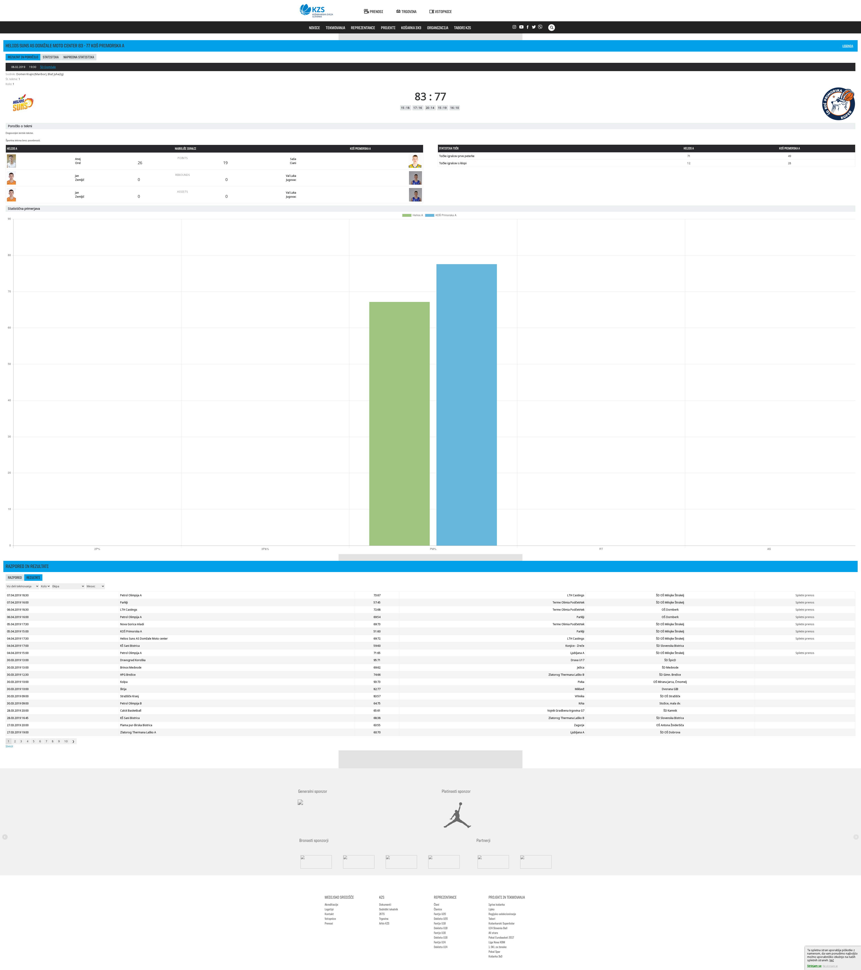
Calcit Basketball (130, 710)
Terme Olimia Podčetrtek (568, 602)
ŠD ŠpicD (670, 660)
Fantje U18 (440, 923)
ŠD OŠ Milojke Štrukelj (670, 595)
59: (377, 646)
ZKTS (382, 914)
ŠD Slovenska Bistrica (670, 646)
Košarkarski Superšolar (502, 923)
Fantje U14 (440, 942)
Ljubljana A (577, 653)
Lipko (491, 909)
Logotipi (329, 909)
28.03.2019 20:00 (17, 710)
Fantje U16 (440, 933)
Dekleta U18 (441, 928)
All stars (493, 933)
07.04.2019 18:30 (17, 595)
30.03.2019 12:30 (17, 675)
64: (377, 703)
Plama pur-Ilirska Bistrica (136, 725)
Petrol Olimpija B (131, 703)
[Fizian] (540, 862)
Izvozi (9, 746)
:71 (377, 660)
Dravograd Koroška (133, 660)
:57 (377, 696)
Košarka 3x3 (495, 956)
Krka (581, 703)
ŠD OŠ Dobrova (670, 732)
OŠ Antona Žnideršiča (670, 725)
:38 (377, 718)
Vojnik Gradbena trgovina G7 (565, 710)
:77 (377, 689)
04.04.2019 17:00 (17, 646)
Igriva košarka (497, 904)
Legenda (847, 46)
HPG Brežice (128, 675)
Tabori (492, 918)
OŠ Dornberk (670, 610)
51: (377, 631)
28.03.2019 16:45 (17, 718)
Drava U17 (577, 660)
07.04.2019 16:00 (17, 602)
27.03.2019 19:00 (17, 732)
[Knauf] (363, 862)
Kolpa (124, 682)
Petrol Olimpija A (131, 595)
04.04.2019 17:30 (17, 638)
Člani (436, 904)
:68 (377, 610)
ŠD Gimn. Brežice (670, 675)
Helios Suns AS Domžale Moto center (144, 638)
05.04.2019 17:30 (17, 624)
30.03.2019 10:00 (17, 682)
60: (377, 732)
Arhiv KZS (384, 923)
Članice (438, 909)
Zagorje (579, 725)
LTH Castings (575, 595)
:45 (377, 602)
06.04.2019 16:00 (17, 617)
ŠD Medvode (670, 667)
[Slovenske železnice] (406, 862)
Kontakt (329, 914)
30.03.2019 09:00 (17, 696)
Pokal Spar (494, 951)
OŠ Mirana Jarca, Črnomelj (670, 682)
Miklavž (579, 689)
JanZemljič (79, 177)
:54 (377, 617)
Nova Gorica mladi (132, 624)
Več (831, 960)
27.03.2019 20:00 (17, 725)
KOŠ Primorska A (131, 631)
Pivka (581, 682)
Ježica (580, 667)
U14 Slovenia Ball (498, 928)
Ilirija (123, 689)
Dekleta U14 (440, 947)
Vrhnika (579, 696)
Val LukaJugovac (291, 177)
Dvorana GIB (670, 689)
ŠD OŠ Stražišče (670, 696)
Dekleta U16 (441, 937)
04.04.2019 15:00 (17, 653)
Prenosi (329, 923)
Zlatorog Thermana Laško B (566, 675)
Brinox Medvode (130, 667)
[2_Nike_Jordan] (463, 815)
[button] (5, 834)
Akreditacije (331, 904)
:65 (377, 653)
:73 (377, 682)
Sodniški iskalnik (388, 909)
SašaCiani (293, 161)
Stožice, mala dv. (670, 703)
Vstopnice (330, 918)
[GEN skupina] (448, 862)
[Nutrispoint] (497, 862)
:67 (377, 595)
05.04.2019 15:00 (17, 631)
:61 (377, 710)
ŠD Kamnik (670, 710)
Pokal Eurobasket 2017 (501, 937)
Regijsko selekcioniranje (502, 914)
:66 (377, 675)
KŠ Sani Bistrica (130, 646)
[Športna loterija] (320, 862)
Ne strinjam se (830, 966)
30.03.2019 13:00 (17, 660)
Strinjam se (814, 966)
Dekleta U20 (441, 918)
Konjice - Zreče (574, 646)
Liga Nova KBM (497, 942)
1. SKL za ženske (498, 947)
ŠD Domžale (48, 67)
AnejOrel (78, 161)
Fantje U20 (440, 914)
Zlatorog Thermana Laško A (138, 732)
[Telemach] (330, 806)
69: (377, 624)
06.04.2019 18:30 (17, 610)
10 (65, 741)
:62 (377, 667)
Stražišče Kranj (129, 696)
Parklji (124, 602)
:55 (377, 725)
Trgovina (383, 918)
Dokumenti (385, 904)
